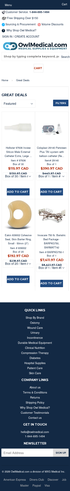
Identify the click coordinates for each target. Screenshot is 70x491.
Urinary (35, 332)
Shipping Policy (35, 402)
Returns (35, 397)
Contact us (35, 418)
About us (35, 387)
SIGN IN (7, 36)
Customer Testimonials (35, 412)
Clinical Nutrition (35, 348)
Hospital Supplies (35, 363)
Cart (38, 68)
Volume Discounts (52, 24)
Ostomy (35, 323)
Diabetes (35, 358)
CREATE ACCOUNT (27, 36)
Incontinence (35, 338)
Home (5, 80)
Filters (61, 103)
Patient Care (35, 368)
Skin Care (35, 373)
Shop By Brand (35, 317)
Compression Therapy (35, 353)
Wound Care (35, 328)
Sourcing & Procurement (20, 24)
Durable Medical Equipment (35, 343)
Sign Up (61, 452)
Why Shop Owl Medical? (21, 30)
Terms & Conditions (35, 392)
